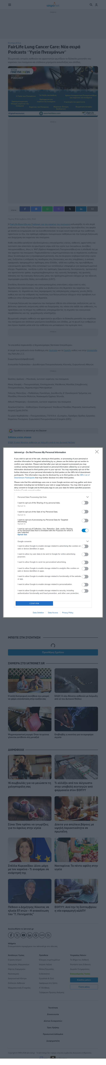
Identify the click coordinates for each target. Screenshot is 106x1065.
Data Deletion (38, 613)
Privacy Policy (67, 613)
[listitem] (53, 497)
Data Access (53, 613)
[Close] (97, 452)
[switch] (85, 502)
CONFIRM (34, 603)
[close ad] (53, 1057)
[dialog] (53, 532)
